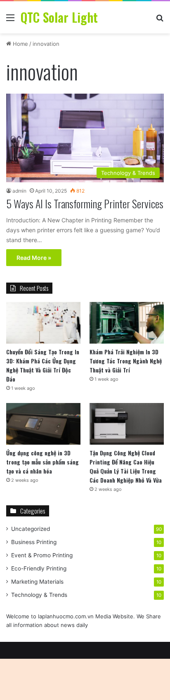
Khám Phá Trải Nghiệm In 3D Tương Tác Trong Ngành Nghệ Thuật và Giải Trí (126, 360)
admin (19, 191)
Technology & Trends (39, 595)
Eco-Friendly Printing (38, 568)
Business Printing (34, 542)
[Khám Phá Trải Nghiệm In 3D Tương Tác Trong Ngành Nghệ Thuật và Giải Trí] (127, 323)
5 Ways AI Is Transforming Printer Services (84, 204)
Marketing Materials (37, 581)
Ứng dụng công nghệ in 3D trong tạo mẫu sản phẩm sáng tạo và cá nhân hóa (42, 461)
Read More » (34, 257)
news (68, 625)
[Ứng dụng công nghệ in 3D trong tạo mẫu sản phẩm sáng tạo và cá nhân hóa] (43, 424)
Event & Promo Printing (42, 555)
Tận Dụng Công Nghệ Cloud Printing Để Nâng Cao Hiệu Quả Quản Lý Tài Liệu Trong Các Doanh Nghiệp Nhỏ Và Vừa (126, 466)
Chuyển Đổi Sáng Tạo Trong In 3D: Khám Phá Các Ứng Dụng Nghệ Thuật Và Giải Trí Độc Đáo (42, 365)
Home (19, 43)
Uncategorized (30, 529)
